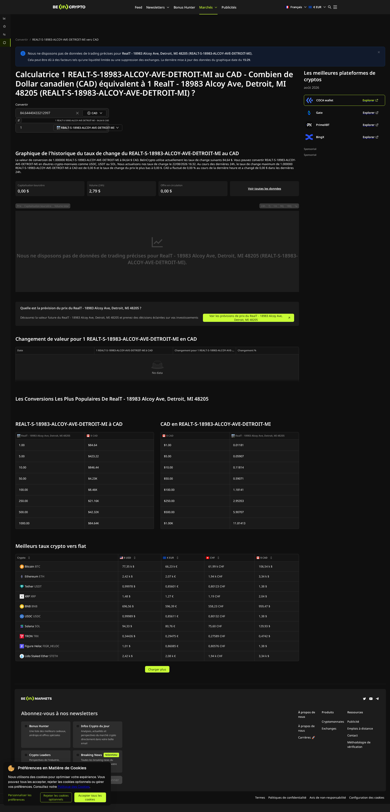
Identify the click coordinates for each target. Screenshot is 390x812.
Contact (352, 735)
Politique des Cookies (74, 787)
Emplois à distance (360, 728)
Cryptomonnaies (333, 721)
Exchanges (329, 728)
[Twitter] (364, 699)
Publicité (353, 721)
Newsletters (155, 7)
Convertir (21, 39)
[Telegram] (377, 699)
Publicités (229, 7)
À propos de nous (306, 728)
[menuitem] (5, 18)
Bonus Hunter (184, 7)
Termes (260, 797)
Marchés (206, 7)
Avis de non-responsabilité (328, 797)
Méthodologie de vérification (358, 744)
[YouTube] (371, 699)
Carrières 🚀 (306, 737)
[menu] (5, 30)
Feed (138, 7)
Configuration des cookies (366, 797)
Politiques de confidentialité (287, 797)
